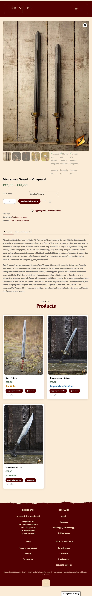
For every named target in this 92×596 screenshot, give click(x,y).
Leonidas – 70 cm (14, 467)
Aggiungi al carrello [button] (14, 391)
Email (63, 516)
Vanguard (25, 220)
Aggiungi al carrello (29, 201)
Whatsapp (56, 527)
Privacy (28, 553)
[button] (85, 25)
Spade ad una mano (19, 217)
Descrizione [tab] (8, 232)
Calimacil (64, 553)
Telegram (64, 522)
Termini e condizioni (28, 548)
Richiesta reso (64, 533)
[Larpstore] (19, 9)
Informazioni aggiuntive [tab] (23, 232)
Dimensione (7, 193)
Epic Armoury (16, 220)
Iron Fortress (63, 559)
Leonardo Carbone (64, 565)
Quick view (30, 391)
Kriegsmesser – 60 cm (59, 378)
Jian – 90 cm (11, 378)
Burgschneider (64, 548)
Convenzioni (28, 559)
